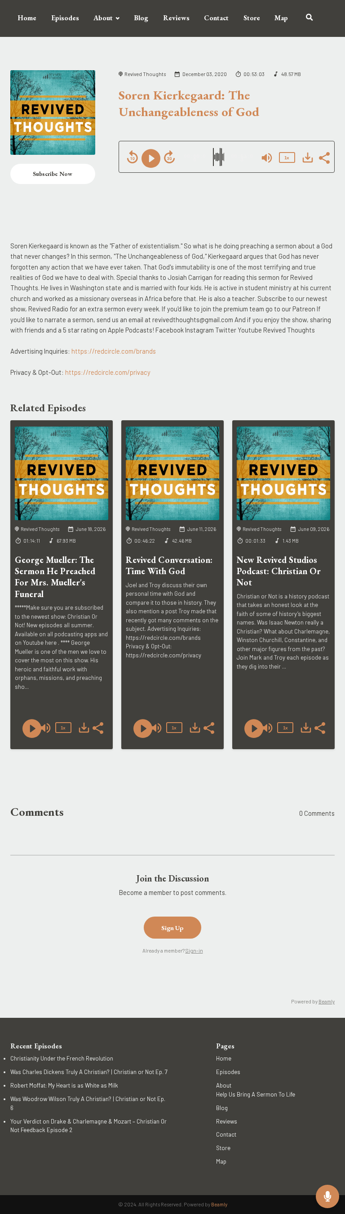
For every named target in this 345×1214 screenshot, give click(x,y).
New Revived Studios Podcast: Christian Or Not (279, 571)
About (103, 17)
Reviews (176, 17)
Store (251, 17)
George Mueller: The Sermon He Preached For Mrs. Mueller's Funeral (55, 577)
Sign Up (172, 927)
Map (281, 17)
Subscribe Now (52, 174)
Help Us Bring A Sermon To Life (255, 1094)
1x (286, 157)
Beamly (219, 1204)
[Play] (151, 158)
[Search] (309, 18)
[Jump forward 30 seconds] (169, 157)
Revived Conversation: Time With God (169, 565)
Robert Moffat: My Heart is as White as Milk (64, 1085)
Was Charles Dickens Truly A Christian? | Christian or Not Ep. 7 (89, 1071)
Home (27, 17)
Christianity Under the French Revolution (61, 1058)
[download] (307, 157)
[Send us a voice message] (327, 1196)
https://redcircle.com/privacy (107, 372)
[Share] (324, 157)
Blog (141, 17)
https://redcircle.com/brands (113, 351)
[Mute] (267, 158)
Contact (216, 17)
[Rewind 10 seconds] (132, 157)
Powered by (313, 1001)
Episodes (65, 17)
